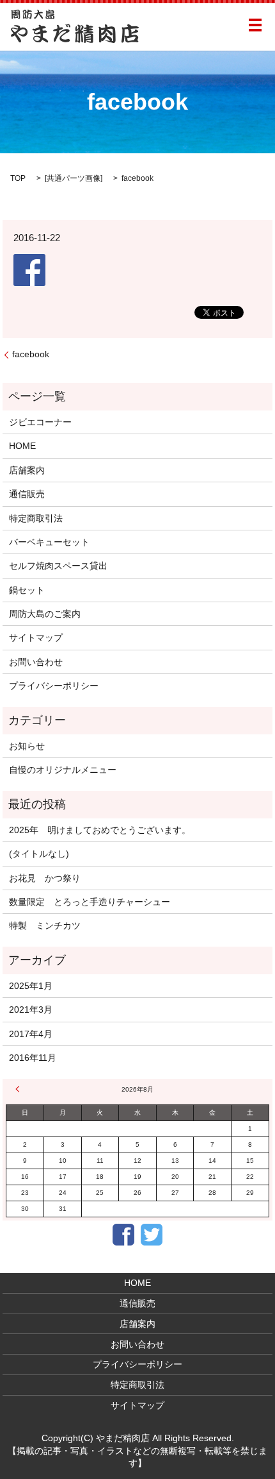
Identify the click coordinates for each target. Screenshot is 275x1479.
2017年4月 (30, 1034)
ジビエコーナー (40, 422)
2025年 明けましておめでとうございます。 (100, 830)
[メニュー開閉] (255, 25)
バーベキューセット (49, 542)
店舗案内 (27, 470)
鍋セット (27, 590)
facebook (30, 354)
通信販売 (27, 494)
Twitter (151, 1235)
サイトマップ (36, 637)
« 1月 (19, 1089)
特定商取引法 (36, 518)
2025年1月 (30, 986)
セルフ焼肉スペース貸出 (58, 566)
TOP (18, 178)
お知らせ (27, 746)
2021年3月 (30, 1009)
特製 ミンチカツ (45, 925)
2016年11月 (32, 1057)
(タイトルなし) (39, 854)
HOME (22, 446)
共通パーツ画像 (73, 178)
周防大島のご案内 (45, 614)
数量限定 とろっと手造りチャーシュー (89, 902)
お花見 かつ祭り (45, 878)
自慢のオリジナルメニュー (62, 770)
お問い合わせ (36, 662)
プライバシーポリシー (53, 685)
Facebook (123, 1235)
